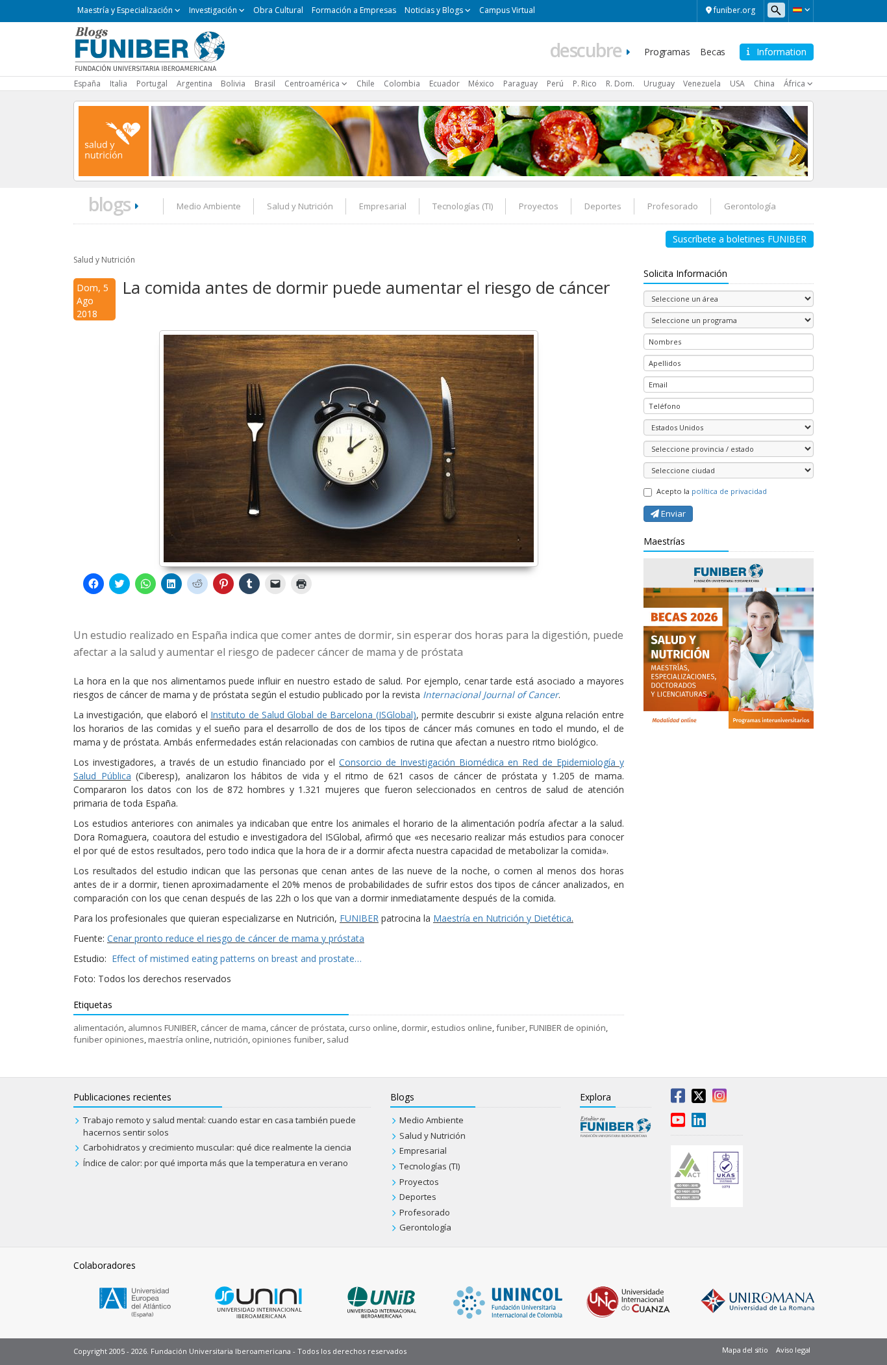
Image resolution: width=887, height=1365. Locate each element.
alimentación (98, 1028)
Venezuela (702, 83)
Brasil (265, 83)
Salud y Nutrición (300, 206)
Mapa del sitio (745, 1350)
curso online (373, 1028)
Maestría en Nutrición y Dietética (502, 918)
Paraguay (520, 83)
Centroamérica (312, 83)
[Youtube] (678, 1122)
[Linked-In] (699, 1122)
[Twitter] (699, 1098)
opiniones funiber (287, 1039)
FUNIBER (359, 918)
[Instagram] (719, 1098)
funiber (510, 1028)
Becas (712, 52)
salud (338, 1039)
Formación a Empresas (354, 10)
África (794, 83)
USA (737, 83)
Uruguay (659, 83)
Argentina (194, 83)
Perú (555, 83)
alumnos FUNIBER (162, 1028)
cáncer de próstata (307, 1028)
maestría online (179, 1039)
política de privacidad (729, 491)
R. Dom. (620, 83)
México (481, 83)
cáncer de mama (233, 1028)
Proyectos (538, 206)
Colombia (402, 83)
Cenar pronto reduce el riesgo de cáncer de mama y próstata (235, 938)
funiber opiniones (108, 1039)
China (764, 83)
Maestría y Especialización (125, 10)
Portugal (152, 83)
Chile (365, 83)
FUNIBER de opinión (567, 1028)
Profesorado (672, 206)
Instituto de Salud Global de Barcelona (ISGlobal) (313, 714)
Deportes (602, 206)
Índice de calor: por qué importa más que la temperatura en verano (215, 1163)
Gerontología (750, 206)
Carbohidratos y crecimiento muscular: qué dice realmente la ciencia (217, 1147)
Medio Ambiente (209, 206)
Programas (667, 52)
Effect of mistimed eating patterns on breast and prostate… (237, 958)
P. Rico (585, 83)
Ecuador (444, 83)
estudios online (461, 1028)
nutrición (231, 1039)
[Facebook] (678, 1098)
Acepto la (711, 491)
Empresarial (382, 206)
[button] (801, 10)
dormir (414, 1028)
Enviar (672, 513)
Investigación (213, 10)
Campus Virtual (507, 10)
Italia (118, 83)
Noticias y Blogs (434, 10)
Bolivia (233, 83)
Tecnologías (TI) (462, 206)
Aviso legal (793, 1350)
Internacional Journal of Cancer (490, 694)
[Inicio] (149, 48)
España (87, 83)
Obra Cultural (278, 10)
